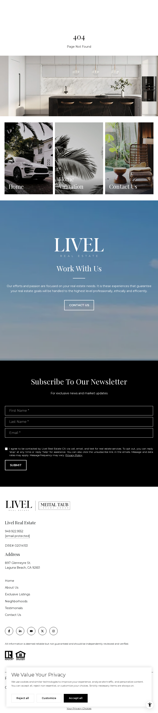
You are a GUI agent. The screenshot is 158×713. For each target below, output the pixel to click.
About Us (11, 587)
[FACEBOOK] (9, 631)
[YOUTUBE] (31, 631)
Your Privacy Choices (79, 708)
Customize (49, 698)
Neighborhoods (16, 601)
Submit (16, 465)
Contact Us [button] (79, 305)
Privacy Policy (73, 455)
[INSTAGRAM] (53, 631)
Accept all (75, 698)
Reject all (22, 698)
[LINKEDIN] (20, 631)
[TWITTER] (42, 631)
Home (9, 581)
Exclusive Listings (17, 594)
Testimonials (14, 608)
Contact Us (13, 615)
